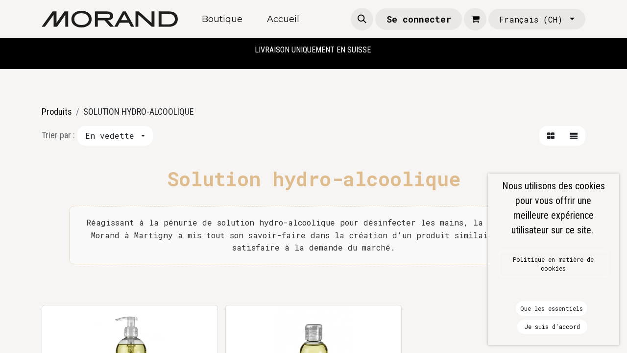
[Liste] (573, 136)
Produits (57, 111)
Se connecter (418, 19)
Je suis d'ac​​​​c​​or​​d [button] (552, 326)
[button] (362, 19)
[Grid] (550, 136)
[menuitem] (222, 19)
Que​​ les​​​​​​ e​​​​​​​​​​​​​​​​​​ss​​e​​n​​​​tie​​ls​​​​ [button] (551, 308)
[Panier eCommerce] (475, 19)
